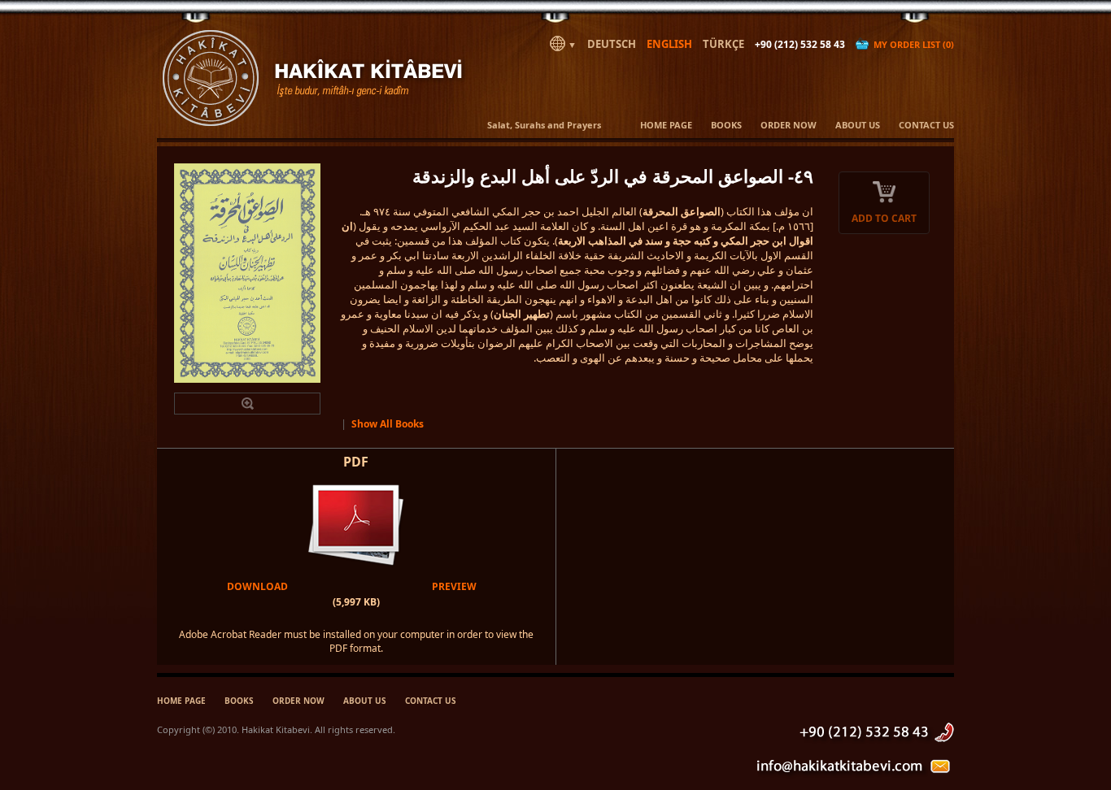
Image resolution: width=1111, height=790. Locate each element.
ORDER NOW (788, 125)
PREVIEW (454, 586)
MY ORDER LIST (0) (911, 44)
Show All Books (387, 424)
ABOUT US (857, 125)
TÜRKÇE (723, 44)
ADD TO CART (884, 218)
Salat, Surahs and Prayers (544, 125)
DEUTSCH (611, 44)
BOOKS (726, 125)
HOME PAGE (666, 125)
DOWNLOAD (257, 586)
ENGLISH (669, 44)
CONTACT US (926, 125)
